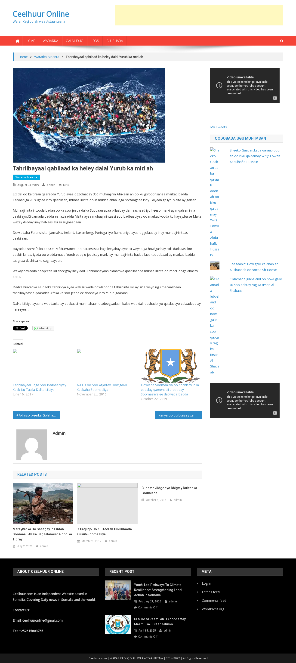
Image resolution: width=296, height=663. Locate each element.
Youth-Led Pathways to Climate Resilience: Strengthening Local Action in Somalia (158, 590)
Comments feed (214, 600)
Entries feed (211, 592)
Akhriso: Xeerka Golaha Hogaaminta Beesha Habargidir (39, 415)
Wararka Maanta (26, 177)
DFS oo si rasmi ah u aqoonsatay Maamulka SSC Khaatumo (160, 621)
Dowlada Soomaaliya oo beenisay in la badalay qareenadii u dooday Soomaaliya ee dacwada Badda (170, 389)
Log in (206, 583)
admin (50, 185)
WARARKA (50, 41)
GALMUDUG (74, 41)
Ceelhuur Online (41, 14)
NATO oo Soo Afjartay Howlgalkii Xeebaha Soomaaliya (102, 387)
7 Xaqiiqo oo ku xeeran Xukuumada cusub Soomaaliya (104, 531)
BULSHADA (115, 41)
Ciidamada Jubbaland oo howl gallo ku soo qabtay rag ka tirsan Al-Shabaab (256, 285)
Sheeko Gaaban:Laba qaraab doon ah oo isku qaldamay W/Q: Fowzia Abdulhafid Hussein (255, 156)
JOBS (95, 41)
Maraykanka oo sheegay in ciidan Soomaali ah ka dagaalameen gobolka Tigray (42, 534)
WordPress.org (213, 609)
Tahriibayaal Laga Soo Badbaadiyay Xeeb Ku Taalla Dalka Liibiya (39, 387)
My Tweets (218, 127)
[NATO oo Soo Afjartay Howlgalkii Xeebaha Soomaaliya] (106, 366)
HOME (30, 41)
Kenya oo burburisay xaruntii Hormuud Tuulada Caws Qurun (180, 415)
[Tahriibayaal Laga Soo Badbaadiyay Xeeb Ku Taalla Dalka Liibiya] (42, 366)
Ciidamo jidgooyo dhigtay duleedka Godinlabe (169, 490)
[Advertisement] (199, 15)
